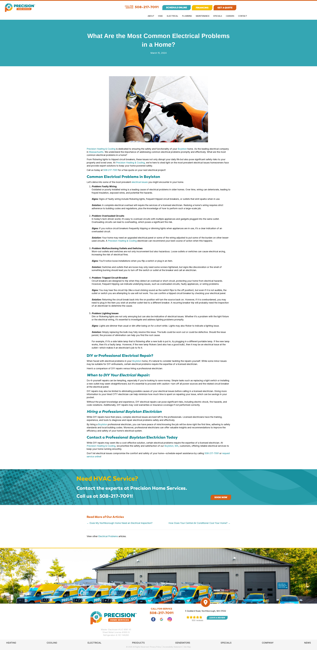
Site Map (187, 647)
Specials (217, 16)
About (151, 16)
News (307, 643)
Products (138, 643)
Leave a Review (217, 618)
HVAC (160, 16)
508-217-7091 (147, 7)
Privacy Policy (155, 647)
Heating (11, 643)
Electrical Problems (108, 536)
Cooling (52, 643)
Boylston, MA (171, 446)
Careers (230, 16)
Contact (242, 16)
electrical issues (140, 182)
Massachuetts (96, 152)
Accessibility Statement (172, 647)
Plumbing (187, 16)
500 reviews (197, 620)
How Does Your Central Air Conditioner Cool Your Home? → (199, 523)
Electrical (172, 16)
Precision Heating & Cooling (101, 149)
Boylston (182, 149)
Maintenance (202, 16)
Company (268, 643)
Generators (182, 643)
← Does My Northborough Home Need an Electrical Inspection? (119, 523)
